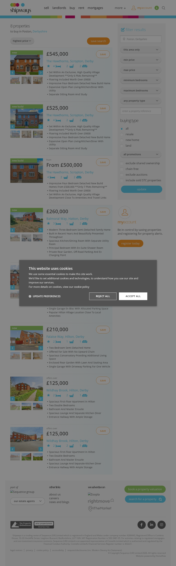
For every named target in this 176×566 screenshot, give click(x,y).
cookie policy (81, 286)
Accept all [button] (133, 296)
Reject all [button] (103, 296)
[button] (44, 296)
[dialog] (88, 283)
